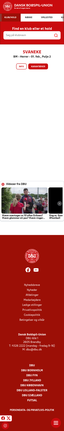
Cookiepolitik (32, 315)
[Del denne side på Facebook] (3, 418)
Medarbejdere (32, 300)
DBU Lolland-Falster (32, 390)
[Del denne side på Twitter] (9, 418)
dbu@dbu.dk (34, 349)
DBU (32, 365)
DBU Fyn (32, 375)
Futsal (32, 400)
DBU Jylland (32, 380)
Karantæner (38, 67)
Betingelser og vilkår (32, 320)
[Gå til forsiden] (26, 6)
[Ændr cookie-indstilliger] (5, 425)
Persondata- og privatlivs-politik (32, 410)
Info (21, 67)
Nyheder (32, 290)
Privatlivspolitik (32, 310)
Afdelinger (32, 295)
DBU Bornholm (32, 370)
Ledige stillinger (32, 305)
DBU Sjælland (32, 395)
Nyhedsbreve (32, 285)
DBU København (32, 385)
